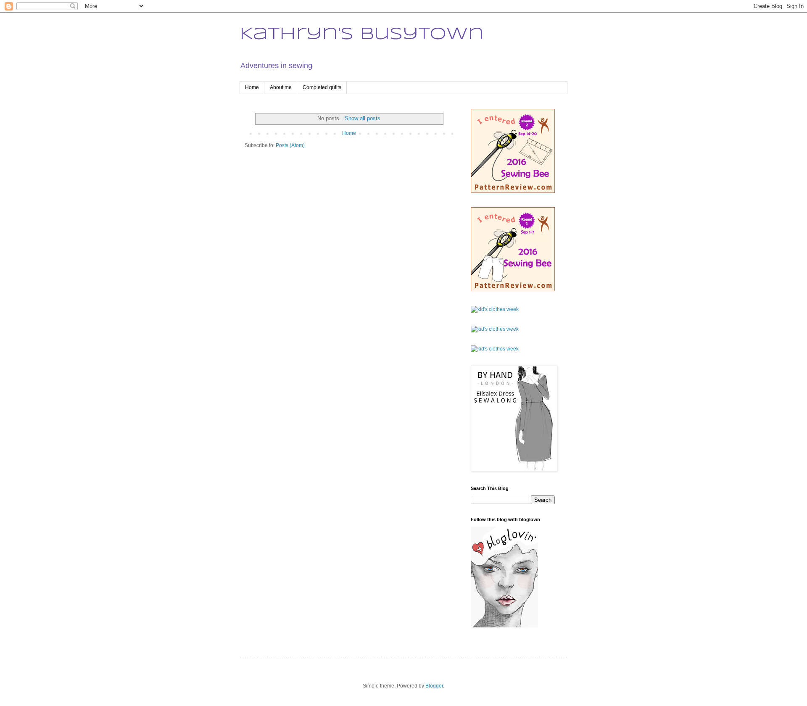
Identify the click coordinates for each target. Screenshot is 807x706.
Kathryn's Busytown (362, 34)
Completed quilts (322, 87)
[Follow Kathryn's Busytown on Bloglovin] (504, 626)
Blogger (434, 686)
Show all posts (362, 118)
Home (252, 87)
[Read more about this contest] (513, 191)
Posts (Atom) (290, 145)
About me (281, 87)
